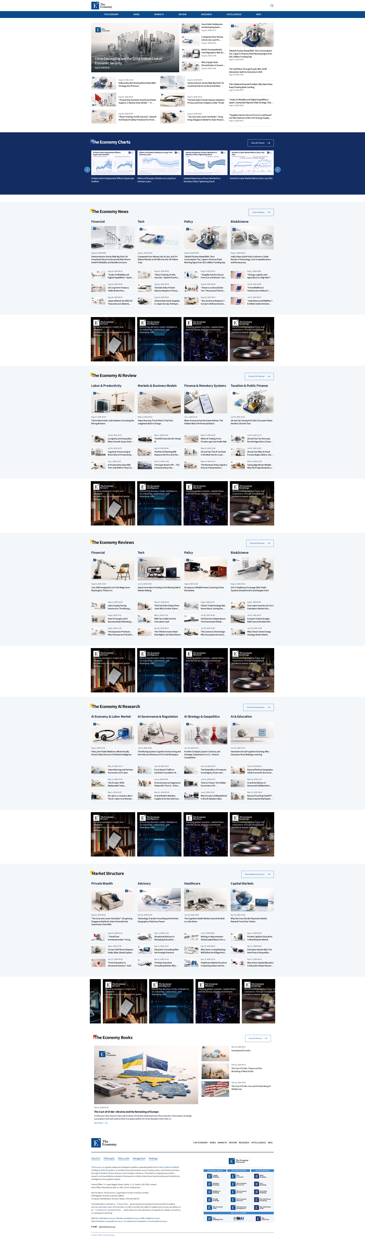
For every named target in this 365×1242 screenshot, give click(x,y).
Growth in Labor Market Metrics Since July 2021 (251, 178)
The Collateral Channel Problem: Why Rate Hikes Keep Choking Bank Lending (250, 86)
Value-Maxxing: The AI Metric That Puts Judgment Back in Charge (155, 422)
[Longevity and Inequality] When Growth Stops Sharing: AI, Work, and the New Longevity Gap (121, 443)
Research (206, 14)
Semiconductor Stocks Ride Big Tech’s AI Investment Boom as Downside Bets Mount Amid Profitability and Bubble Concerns (205, 87)
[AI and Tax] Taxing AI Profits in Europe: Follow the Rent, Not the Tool (251, 422)
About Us (95, 1158)
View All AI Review (256, 376)
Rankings (153, 1158)
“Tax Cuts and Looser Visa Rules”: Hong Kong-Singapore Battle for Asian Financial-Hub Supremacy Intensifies (206, 119)
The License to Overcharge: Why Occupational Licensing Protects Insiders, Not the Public (213, 636)
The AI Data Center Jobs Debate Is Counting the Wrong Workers (112, 422)
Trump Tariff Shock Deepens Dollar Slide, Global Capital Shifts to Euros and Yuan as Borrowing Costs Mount (120, 954)
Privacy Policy (122, 1204)
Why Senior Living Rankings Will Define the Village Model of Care (213, 952)
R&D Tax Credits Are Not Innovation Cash (165, 620)
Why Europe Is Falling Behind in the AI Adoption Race (214, 797)
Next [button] (278, 169)
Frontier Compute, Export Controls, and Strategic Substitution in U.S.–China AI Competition (202, 754)
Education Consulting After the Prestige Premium (166, 951)
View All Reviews (257, 543)
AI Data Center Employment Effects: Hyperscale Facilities (112, 180)
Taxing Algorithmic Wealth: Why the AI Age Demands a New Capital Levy (259, 467)
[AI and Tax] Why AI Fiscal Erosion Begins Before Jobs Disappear (259, 454)
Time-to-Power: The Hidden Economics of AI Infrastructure (213, 785)
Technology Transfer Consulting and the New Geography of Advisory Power (158, 920)
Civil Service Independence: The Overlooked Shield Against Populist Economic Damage (213, 623)
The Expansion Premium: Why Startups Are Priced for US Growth (120, 634)
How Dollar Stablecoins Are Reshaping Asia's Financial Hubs (212, 27)
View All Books (255, 1038)
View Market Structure (254, 874)
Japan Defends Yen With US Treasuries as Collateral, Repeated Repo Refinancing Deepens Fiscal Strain (120, 305)
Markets (159, 14)
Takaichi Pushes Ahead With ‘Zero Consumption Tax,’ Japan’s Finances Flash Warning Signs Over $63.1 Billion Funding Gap (250, 53)
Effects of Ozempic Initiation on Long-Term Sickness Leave (156, 180)
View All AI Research (255, 707)
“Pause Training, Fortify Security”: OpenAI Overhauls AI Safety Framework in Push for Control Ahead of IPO (137, 119)
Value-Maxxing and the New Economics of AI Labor (120, 771)
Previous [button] (87, 169)
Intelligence (234, 14)
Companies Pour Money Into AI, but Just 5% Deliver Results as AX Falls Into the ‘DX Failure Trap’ (212, 41)
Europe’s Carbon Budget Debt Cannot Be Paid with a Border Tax (259, 621)
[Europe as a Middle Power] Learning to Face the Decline (204, 589)
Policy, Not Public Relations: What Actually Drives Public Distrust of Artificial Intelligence (111, 753)
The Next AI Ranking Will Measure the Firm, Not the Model (166, 454)
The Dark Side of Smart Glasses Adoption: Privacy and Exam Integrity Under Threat (206, 101)
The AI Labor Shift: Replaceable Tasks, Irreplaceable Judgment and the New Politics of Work (120, 787)
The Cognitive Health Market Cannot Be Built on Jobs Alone (204, 920)
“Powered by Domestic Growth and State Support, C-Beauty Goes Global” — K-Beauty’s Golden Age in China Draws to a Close (137, 104)
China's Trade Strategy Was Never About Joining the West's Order (213, 608)
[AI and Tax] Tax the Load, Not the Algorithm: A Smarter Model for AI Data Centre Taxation (260, 443)
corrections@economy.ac (157, 1221)
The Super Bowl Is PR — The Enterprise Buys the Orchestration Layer (167, 467)
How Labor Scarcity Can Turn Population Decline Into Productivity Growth (260, 608)
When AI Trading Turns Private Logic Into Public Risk (214, 440)
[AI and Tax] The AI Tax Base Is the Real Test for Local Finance (213, 454)
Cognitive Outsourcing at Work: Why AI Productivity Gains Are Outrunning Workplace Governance (119, 456)
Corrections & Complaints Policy (108, 1210)
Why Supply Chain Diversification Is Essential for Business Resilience (213, 65)
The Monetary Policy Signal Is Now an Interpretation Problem (214, 467)
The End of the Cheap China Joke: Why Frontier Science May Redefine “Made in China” (166, 610)
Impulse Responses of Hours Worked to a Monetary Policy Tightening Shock (202, 180)
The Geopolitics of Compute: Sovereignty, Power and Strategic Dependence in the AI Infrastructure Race (213, 774)
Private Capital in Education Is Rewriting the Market (259, 938)
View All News (258, 212)
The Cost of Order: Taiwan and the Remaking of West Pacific (246, 1070)
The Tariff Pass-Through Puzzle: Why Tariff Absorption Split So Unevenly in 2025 (248, 70)
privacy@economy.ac (114, 1221)
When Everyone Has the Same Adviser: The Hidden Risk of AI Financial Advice (203, 422)
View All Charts (257, 143)
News (136, 14)
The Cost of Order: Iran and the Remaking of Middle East (251, 1088)
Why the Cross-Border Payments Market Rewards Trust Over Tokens (249, 920)
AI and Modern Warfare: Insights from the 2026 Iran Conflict (166, 798)
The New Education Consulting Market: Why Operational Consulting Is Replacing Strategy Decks (165, 967)
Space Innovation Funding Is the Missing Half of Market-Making (159, 589)
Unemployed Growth (241, 1050)
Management (139, 1158)
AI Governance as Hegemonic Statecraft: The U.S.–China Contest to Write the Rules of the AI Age (167, 787)
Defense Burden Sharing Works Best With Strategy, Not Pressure (137, 84)
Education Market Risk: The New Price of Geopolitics (259, 951)
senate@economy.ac (131, 1218)
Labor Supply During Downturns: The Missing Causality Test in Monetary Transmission (120, 610)
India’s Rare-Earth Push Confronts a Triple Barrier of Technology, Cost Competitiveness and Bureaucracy (251, 259)
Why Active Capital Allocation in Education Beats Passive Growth (260, 965)
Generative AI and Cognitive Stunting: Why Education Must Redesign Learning (250, 753)
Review (182, 14)
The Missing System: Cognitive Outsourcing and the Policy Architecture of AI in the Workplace (159, 753)
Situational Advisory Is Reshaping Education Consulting (164, 939)
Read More (98, 1123)
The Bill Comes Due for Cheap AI (167, 440)
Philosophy (109, 1158)
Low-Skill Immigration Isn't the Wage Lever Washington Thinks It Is (110, 589)
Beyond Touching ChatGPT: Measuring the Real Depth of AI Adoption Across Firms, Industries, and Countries (260, 800)
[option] (113, 166)
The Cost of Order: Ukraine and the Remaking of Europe (126, 1112)
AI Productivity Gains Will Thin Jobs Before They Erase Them (121, 467)
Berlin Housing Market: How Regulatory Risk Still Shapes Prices (212, 52)
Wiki (258, 14)
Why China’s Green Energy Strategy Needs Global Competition (259, 634)
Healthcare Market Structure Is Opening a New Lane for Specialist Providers (214, 965)
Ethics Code (123, 1158)
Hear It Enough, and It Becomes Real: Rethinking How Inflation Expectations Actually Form (120, 623)
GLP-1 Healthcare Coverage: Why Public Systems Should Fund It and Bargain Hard (249, 589)
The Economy (111, 14)
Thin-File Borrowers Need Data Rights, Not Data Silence (167, 633)
